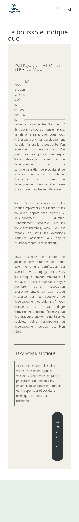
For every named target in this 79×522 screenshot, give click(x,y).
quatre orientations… (57, 436)
